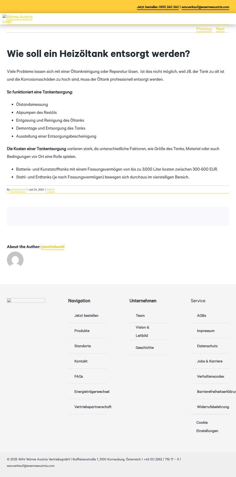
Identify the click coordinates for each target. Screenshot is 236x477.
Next (220, 28)
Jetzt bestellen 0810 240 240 (158, 7)
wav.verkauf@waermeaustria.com (205, 7)
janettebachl (18, 189)
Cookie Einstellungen (207, 426)
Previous (204, 28)
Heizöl (51, 189)
